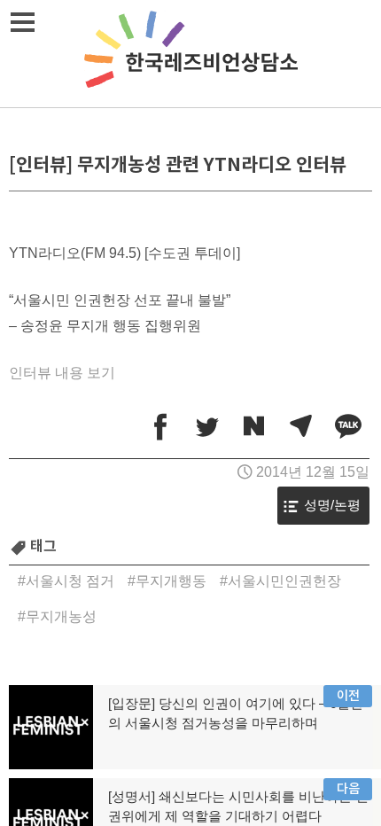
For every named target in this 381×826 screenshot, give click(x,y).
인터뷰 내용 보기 (62, 372)
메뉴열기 (22, 22)
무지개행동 (171, 580)
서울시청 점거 (70, 580)
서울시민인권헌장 (284, 580)
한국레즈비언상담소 (190, 53)
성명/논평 (332, 505)
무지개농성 (61, 616)
